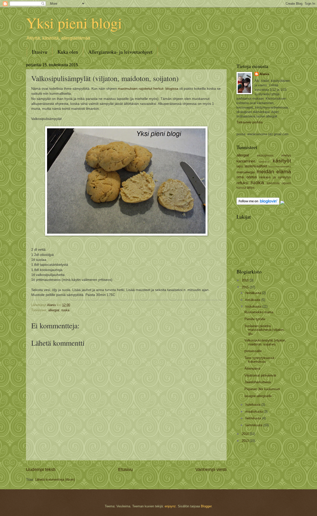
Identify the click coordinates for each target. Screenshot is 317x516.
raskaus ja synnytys (275, 177)
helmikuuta (253, 418)
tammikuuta (254, 425)
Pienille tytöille (254, 319)
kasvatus (264, 161)
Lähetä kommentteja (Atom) (55, 479)
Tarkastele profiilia (250, 122)
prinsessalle (253, 351)
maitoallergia (246, 172)
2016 (246, 280)
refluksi (242, 183)
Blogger (206, 506)
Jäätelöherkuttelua (257, 382)
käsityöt (282, 160)
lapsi (240, 166)
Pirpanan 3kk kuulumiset (262, 389)
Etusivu (39, 51)
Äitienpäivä (252, 368)
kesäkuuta (253, 300)
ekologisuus (265, 155)
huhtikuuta (253, 404)
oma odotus (247, 177)
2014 (246, 434)
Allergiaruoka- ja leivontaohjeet (120, 51)
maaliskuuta (254, 411)
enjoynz (170, 506)
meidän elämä (274, 171)
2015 (246, 287)
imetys (286, 155)
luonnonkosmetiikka (279, 166)
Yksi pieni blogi (74, 23)
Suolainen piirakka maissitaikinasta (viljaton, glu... (264, 330)
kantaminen (246, 161)
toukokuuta (253, 306)
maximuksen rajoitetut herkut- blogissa (148, 88)
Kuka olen (67, 51)
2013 (246, 441)
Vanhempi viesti (211, 469)
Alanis (264, 74)
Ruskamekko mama (258, 312)
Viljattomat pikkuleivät (260, 375)
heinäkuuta (253, 293)
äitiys (251, 187)
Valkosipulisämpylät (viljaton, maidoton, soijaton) (265, 342)
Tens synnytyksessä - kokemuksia (260, 359)
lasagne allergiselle (258, 396)
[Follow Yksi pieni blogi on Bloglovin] (258, 203)
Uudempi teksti (40, 469)
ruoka (65, 310)
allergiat (53, 310)
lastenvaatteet (256, 166)
